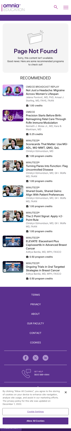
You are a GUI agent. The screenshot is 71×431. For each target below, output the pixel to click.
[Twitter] (35, 358)
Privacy (35, 304)
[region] (35, 407)
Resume (13, 90)
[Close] (65, 392)
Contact (35, 333)
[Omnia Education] (13, 7)
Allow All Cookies (35, 420)
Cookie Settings (35, 411)
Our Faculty (35, 323)
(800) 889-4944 (41, 374)
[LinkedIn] (45, 358)
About (35, 313)
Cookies (35, 342)
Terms (35, 294)
